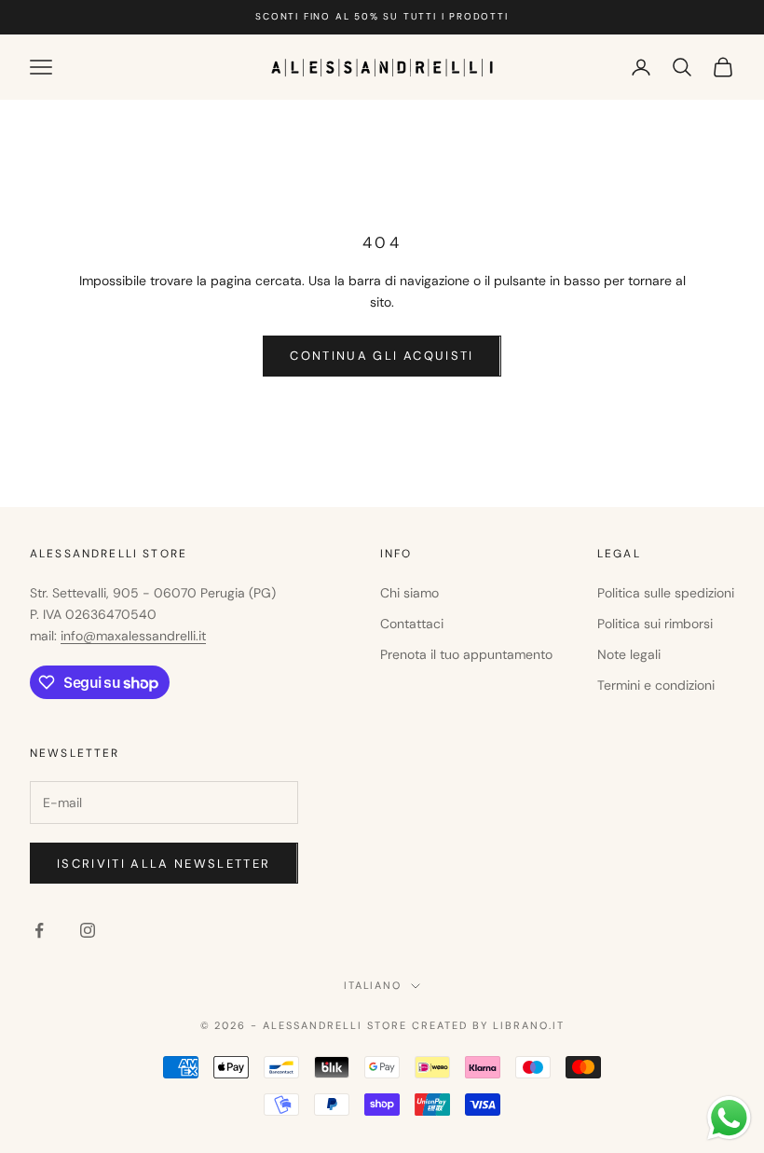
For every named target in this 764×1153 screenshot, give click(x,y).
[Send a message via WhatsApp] (729, 1118)
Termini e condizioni (656, 685)
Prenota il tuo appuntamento (466, 654)
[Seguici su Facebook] (39, 930)
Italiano (373, 985)
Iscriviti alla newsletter (164, 864)
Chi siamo (409, 592)
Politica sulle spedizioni (665, 592)
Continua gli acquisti (381, 356)
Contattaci (411, 623)
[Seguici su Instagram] (87, 930)
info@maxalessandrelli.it (133, 635)
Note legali (629, 654)
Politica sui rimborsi (655, 623)
